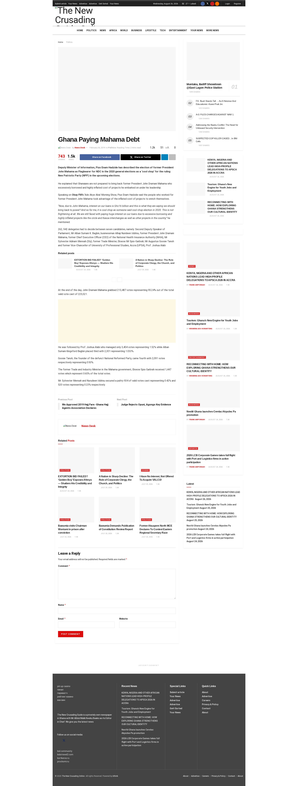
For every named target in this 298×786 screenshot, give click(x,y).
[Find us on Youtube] (212, 3)
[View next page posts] (119, 280)
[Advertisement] (186, 15)
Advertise (83, 4)
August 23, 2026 (83, 270)
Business (136, 30)
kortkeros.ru (63, 758)
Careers (206, 700)
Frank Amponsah (197, 285)
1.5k (95, 270)
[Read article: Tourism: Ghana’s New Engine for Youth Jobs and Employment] (196, 189)
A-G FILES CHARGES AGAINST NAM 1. (215, 114)
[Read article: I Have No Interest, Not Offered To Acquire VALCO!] (158, 460)
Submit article (60, 4)
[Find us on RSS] (217, 3)
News (103, 30)
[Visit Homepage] (85, 16)
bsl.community (64, 751)
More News (212, 30)
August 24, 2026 (215, 420)
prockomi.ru (63, 761)
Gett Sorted (103, 4)
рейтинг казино (65, 696)
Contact (206, 708)
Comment (64, 565)
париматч (62, 693)
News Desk (80, 147)
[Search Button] (242, 30)
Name (62, 604)
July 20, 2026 (106, 533)
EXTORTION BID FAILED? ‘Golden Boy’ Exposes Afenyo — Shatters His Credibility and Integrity (93, 263)
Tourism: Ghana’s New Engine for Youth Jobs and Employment (222, 187)
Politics (91, 30)
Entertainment (178, 30)
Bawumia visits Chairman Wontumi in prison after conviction (72, 529)
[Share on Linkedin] (164, 157)
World (124, 30)
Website (123, 619)
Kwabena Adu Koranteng (200, 329)
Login (227, 4)
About (205, 692)
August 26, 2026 (215, 285)
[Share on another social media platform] (172, 157)
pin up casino (63, 686)
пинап (60, 689)
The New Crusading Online (73, 776)
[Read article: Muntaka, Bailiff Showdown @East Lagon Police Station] (213, 61)
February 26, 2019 (97, 147)
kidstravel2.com (65, 754)
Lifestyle (150, 30)
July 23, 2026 (65, 537)
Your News (72, 4)
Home (80, 30)
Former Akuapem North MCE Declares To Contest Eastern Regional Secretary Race (156, 529)
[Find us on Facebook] (203, 3)
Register (237, 4)
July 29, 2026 (143, 270)
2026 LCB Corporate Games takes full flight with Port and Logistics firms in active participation (211, 459)
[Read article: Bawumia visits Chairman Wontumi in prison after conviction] (76, 510)
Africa (113, 30)
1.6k (154, 270)
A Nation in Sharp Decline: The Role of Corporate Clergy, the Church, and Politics (154, 263)
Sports (193, 448)
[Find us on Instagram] (69, 740)
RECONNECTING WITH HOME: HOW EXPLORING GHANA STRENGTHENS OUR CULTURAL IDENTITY (211, 368)
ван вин (61, 700)
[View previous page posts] (114, 280)
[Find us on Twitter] (207, 3)
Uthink (115, 776)
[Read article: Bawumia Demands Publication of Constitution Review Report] (117, 510)
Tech (163, 30)
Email (62, 618)
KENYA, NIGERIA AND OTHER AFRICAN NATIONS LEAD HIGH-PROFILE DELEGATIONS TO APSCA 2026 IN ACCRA (223, 166)
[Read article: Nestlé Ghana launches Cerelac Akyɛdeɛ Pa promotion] (213, 394)
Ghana (145, 470)
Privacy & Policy (210, 704)
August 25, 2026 (222, 329)
